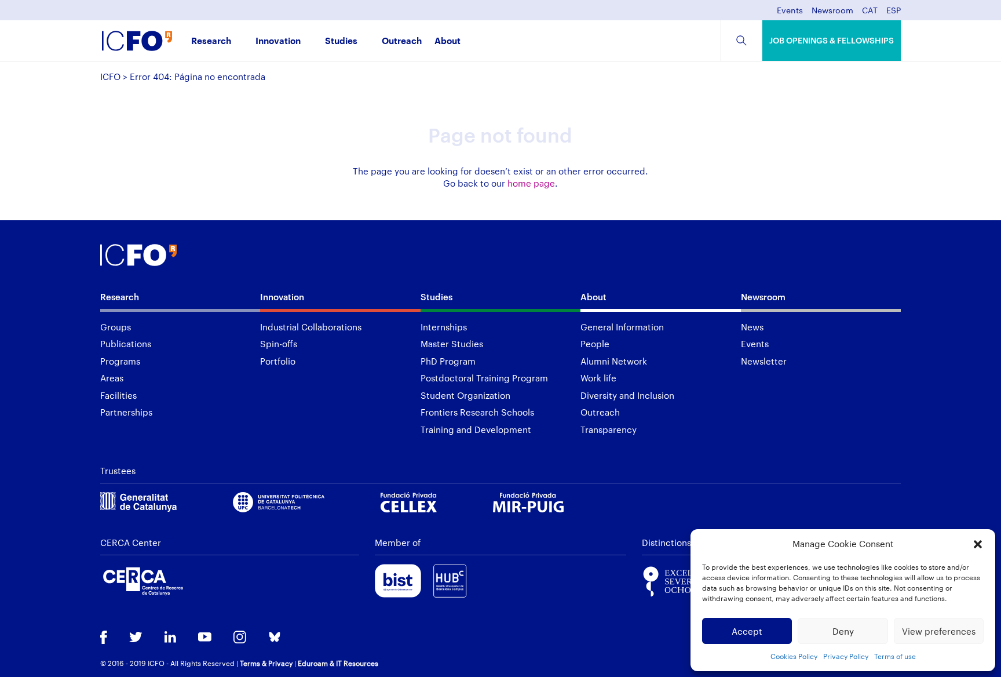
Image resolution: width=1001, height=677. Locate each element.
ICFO (110, 76)
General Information (622, 327)
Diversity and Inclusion (627, 395)
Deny (843, 631)
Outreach (402, 41)
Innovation (278, 41)
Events (790, 10)
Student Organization (465, 395)
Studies (341, 41)
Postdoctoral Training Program (484, 378)
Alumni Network (613, 361)
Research (211, 41)
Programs (120, 361)
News (752, 327)
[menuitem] (870, 13)
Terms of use (895, 656)
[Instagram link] (239, 638)
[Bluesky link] (274, 638)
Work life (598, 378)
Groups (115, 327)
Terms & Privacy (266, 663)
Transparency (608, 429)
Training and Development (476, 429)
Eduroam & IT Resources (338, 663)
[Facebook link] (103, 638)
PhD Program (448, 361)
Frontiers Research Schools (477, 412)
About (447, 41)
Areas (111, 378)
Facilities (118, 395)
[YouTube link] (204, 638)
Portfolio (277, 361)
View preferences (939, 631)
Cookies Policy (793, 656)
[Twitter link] (136, 638)
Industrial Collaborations (310, 327)
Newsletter (764, 361)
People (594, 343)
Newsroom (832, 10)
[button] (978, 544)
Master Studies (452, 343)
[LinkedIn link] (170, 638)
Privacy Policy (845, 656)
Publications (125, 343)
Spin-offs (278, 343)
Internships (444, 327)
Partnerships (126, 412)
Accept (747, 631)
